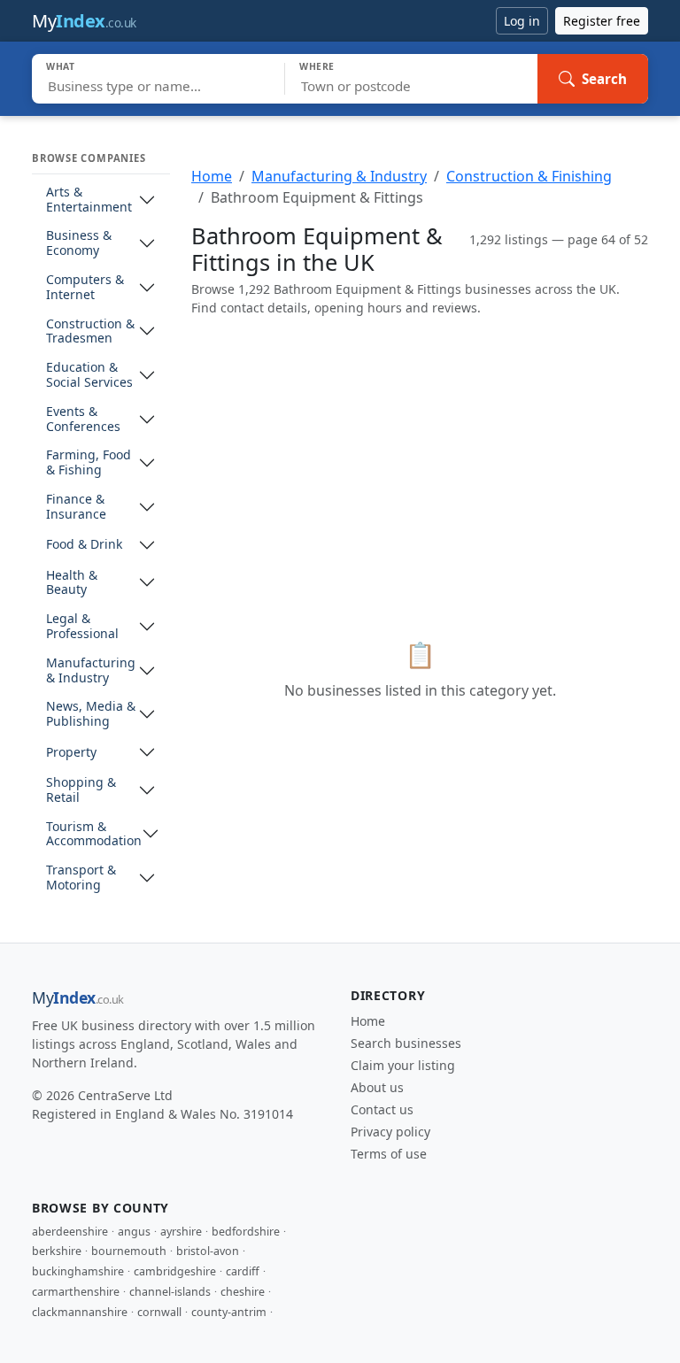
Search (604, 79)
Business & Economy (79, 243)
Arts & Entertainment (89, 200)
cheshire (242, 1291)
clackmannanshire (80, 1312)
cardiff (242, 1271)
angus (134, 1231)
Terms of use (389, 1153)
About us (377, 1087)
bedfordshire (246, 1231)
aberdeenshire (70, 1231)
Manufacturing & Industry (90, 671)
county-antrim (229, 1312)
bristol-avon (207, 1251)
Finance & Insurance (76, 507)
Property (71, 752)
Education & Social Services (89, 375)
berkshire (56, 1251)
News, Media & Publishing (90, 714)
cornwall (159, 1312)
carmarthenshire (76, 1291)
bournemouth (128, 1251)
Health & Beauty (71, 583)
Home (211, 176)
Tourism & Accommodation (94, 835)
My (84, 21)
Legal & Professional (82, 627)
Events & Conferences (83, 419)
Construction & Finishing (529, 176)
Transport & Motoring (81, 878)
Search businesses (406, 1043)
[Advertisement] (419, 455)
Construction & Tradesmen (90, 332)
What (60, 66)
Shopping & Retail (81, 790)
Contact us (382, 1109)
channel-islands (170, 1291)
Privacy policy (390, 1131)
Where (317, 66)
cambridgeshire (175, 1271)
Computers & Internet (85, 288)
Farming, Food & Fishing (88, 463)
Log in (522, 20)
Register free (601, 20)
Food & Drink (84, 544)
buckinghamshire (78, 1271)
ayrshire (181, 1231)
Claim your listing (403, 1065)
